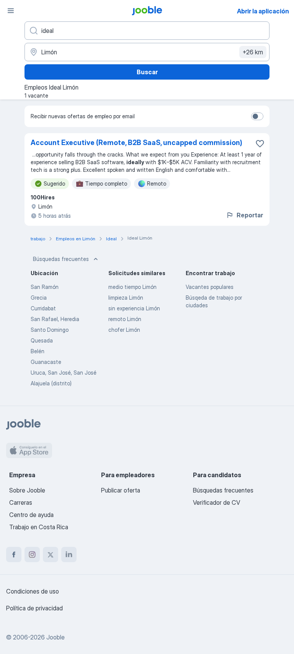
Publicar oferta (120, 490)
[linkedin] (69, 554)
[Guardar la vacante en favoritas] (260, 143)
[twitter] (50, 554)
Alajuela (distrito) (51, 383)
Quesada (42, 340)
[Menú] (10, 10)
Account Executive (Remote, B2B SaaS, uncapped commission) (136, 143)
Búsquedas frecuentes (61, 259)
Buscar (147, 72)
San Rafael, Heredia (55, 319)
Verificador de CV (216, 502)
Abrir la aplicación (263, 11)
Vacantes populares (210, 287)
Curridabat (43, 308)
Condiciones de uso (32, 591)
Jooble (55, 637)
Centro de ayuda (31, 515)
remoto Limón (124, 319)
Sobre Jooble (27, 490)
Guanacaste (46, 362)
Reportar (250, 215)
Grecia (39, 297)
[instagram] (32, 554)
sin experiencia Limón (134, 308)
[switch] (257, 116)
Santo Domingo (50, 329)
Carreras (20, 502)
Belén (37, 351)
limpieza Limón (125, 297)
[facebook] (13, 554)
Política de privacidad (34, 608)
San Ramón (45, 287)
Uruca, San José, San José (63, 372)
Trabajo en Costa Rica (38, 527)
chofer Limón (124, 329)
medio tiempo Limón (132, 287)
